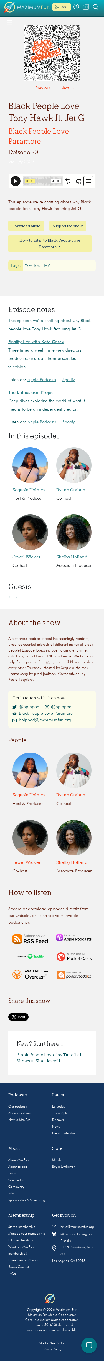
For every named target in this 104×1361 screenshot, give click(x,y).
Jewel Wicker (26, 557)
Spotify (68, 380)
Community (16, 1187)
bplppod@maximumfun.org (45, 720)
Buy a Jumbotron (63, 1167)
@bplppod (29, 707)
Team (12, 1173)
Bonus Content (18, 1267)
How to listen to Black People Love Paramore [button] (49, 243)
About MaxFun (18, 1160)
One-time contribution (23, 1260)
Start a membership (21, 1227)
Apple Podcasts (41, 380)
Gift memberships (20, 1240)
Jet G (47, 266)
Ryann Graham (71, 489)
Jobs (11, 1193)
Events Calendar (63, 1133)
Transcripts (59, 1113)
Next (67, 88)
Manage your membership (26, 1233)
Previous (40, 88)
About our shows (20, 1113)
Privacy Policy (52, 1349)
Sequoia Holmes (28, 489)
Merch (56, 1160)
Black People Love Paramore (46, 713)
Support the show (68, 226)
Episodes (58, 1106)
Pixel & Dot (57, 1343)
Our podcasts (18, 1106)
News (56, 1126)
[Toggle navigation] (9, 22)
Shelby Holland (72, 557)
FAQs (12, 1273)
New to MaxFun (19, 1120)
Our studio (16, 1180)
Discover (58, 1120)
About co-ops (17, 1167)
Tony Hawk (33, 266)
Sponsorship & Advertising (26, 1200)
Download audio (26, 226)
